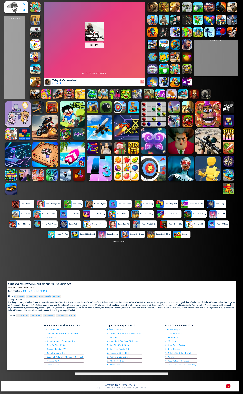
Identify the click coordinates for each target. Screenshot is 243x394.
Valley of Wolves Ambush (25, 287)
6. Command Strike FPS (55, 349)
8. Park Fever (171, 357)
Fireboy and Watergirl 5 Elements (108, 307)
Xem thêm (72, 316)
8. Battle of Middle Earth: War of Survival (64, 357)
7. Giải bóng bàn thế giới (56, 353)
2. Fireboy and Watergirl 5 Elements (61, 333)
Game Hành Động (49, 316)
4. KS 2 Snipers (172, 341)
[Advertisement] (15, 58)
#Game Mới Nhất (19, 296)
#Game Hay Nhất (32, 296)
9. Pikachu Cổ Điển (53, 361)
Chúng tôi (98, 387)
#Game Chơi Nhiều (45, 296)
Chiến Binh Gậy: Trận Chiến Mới (142, 307)
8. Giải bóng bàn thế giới (118, 357)
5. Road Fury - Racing (175, 345)
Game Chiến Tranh (22, 316)
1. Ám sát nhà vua (53, 329)
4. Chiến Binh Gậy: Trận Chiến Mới (60, 341)
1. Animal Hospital (173, 329)
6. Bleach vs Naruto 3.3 (118, 349)
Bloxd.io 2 (126, 307)
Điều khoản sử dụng (130, 387)
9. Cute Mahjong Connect (177, 361)
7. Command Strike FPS (118, 353)
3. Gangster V (171, 337)
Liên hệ (143, 387)
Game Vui (9, 3)
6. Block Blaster (172, 349)
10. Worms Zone (52, 365)
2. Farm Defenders (174, 333)
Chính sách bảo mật (112, 387)
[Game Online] (24, 4)
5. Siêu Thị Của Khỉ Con (55, 345)
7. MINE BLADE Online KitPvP (178, 353)
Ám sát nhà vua (88, 307)
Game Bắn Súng (36, 316)
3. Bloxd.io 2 (50, 337)
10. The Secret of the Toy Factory (180, 365)
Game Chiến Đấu (62, 316)
